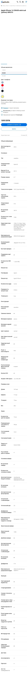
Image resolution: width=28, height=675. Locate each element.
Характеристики (5, 135)
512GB (4, 76)
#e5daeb (2, 88)
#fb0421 (2, 85)
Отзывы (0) (24, 135)
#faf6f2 (2, 94)
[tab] (5, 135)
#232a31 (2, 91)
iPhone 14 (7, 5)
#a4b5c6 (2, 82)
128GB (4, 70)
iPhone (4, 5)
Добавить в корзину (13, 124)
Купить (14, 129)
